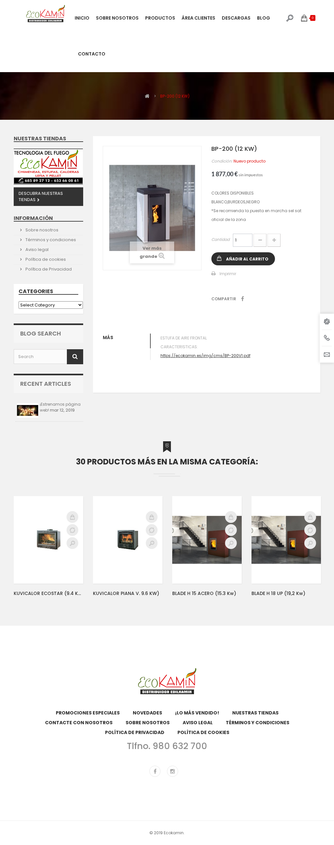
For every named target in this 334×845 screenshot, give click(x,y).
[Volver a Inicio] (147, 96)
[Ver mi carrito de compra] (304, 18)
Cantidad (220, 239)
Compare (72, 530)
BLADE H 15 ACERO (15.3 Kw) (204, 593)
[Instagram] (172, 771)
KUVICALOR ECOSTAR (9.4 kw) (48, 593)
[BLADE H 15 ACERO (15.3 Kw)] (207, 539)
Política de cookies (45, 259)
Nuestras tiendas (40, 138)
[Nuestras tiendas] (48, 166)
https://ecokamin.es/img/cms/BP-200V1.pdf (205, 355)
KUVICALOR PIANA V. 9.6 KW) (126, 593)
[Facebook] (154, 771)
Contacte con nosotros (79, 722)
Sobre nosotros (41, 230)
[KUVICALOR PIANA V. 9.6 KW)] (127, 539)
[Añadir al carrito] (72, 517)
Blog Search (40, 333)
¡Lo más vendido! (197, 713)
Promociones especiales (88, 713)
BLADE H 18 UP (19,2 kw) (278, 593)
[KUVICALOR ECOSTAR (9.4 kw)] (48, 539)
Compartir (242, 298)
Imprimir (228, 273)
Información (33, 218)
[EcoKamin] (45, 13)
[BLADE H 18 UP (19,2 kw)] (286, 539)
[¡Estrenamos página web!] (27, 410)
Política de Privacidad (48, 269)
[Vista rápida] (72, 543)
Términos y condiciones (50, 240)
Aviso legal (36, 249)
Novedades (147, 713)
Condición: (222, 161)
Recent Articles (45, 384)
